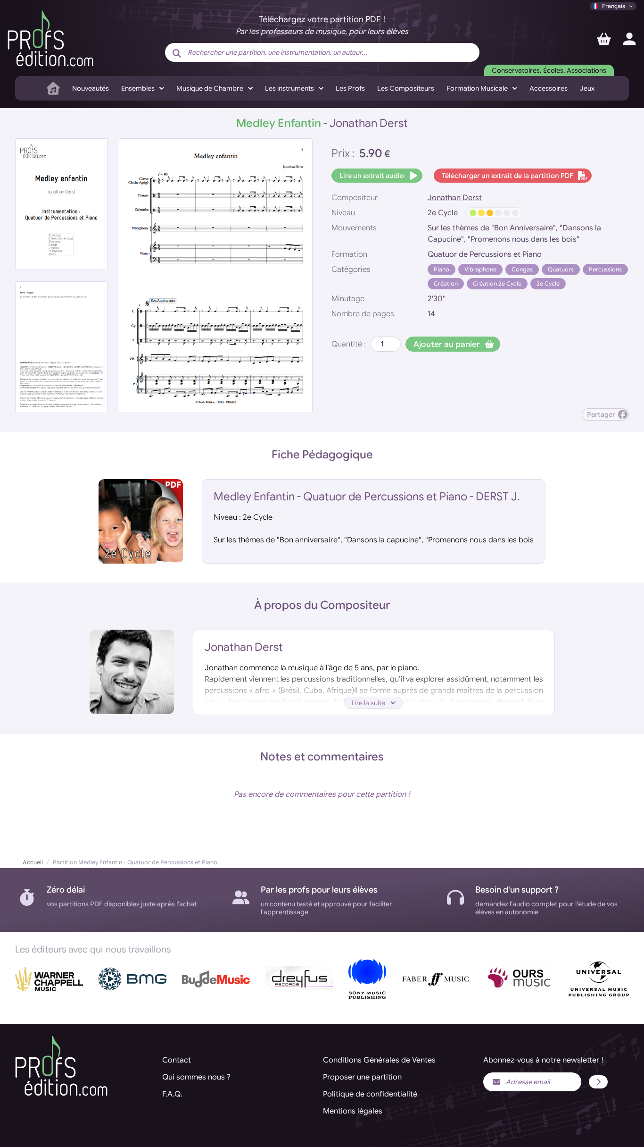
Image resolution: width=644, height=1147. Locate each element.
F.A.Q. (172, 1094)
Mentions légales (352, 1111)
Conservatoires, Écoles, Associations (549, 70)
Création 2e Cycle (497, 283)
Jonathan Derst (455, 197)
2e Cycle (548, 283)
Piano (441, 269)
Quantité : (348, 344)
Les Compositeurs (405, 88)
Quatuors (561, 269)
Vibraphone (480, 269)
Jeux (587, 88)
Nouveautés (90, 88)
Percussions (605, 269)
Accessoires (548, 88)
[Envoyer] (598, 1081)
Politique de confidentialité (370, 1094)
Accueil (33, 862)
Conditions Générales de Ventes (379, 1060)
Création (446, 283)
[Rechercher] (177, 53)
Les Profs (350, 88)
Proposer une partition (362, 1077)
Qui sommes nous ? (196, 1077)
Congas (522, 269)
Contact (176, 1060)
